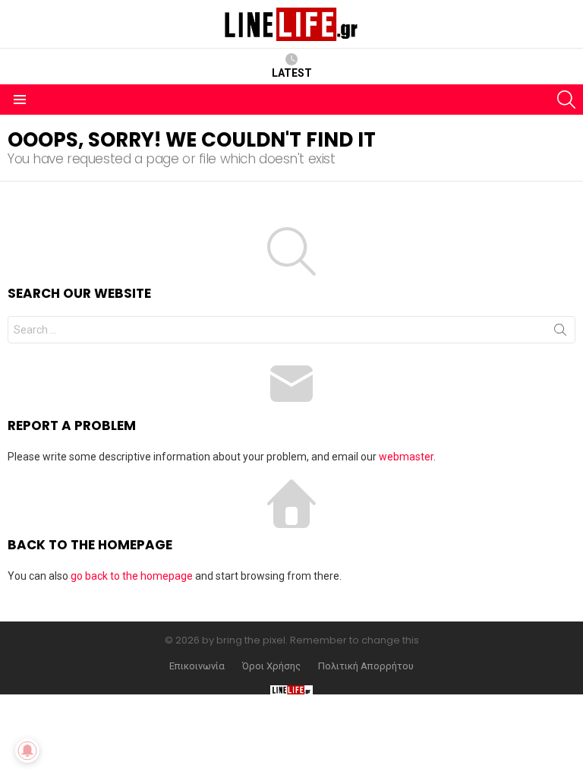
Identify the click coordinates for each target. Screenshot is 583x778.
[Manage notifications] (27, 750)
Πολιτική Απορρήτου (366, 666)
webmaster (406, 457)
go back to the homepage (132, 576)
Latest (292, 73)
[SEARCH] (566, 99)
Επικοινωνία (197, 666)
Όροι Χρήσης (271, 666)
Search (560, 332)
